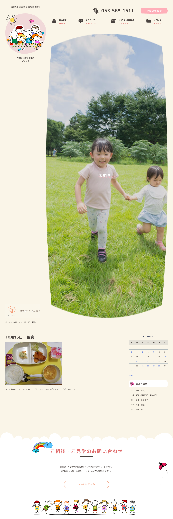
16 (165, 358)
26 (143, 367)
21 (154, 363)
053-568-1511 (117, 11)
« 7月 (131, 377)
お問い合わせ (154, 10)
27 (148, 367)
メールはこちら (86, 486)
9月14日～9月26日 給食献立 (144, 397)
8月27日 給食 (137, 411)
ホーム (8, 323)
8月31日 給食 (137, 392)
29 (159, 367)
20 (148, 363)
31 (131, 372)
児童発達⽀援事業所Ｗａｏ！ (25, 59)
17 (131, 363)
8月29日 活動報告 (139, 401)
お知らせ (16, 323)
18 (137, 363)
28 (154, 367)
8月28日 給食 (137, 406)
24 (131, 367)
